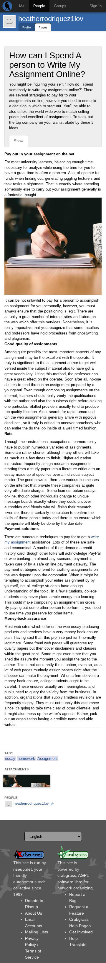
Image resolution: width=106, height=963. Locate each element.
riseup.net (22, 869)
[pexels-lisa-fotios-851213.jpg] (26, 781)
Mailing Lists (36, 932)
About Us (33, 913)
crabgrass (66, 875)
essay (10, 758)
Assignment (47, 758)
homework (26, 758)
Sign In (96, 6)
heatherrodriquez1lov (50, 19)
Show (18, 141)
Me (21, 6)
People (39, 6)
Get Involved (81, 932)
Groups (60, 6)
